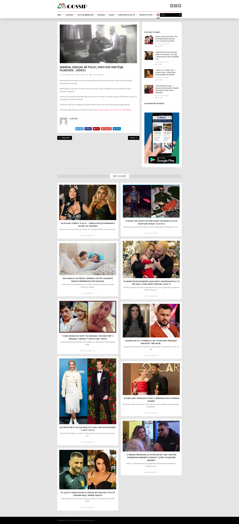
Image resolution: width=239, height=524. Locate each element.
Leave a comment (98, 75)
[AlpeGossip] (72, 5)
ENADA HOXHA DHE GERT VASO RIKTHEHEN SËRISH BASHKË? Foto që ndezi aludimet (167, 39)
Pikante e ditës (145, 15)
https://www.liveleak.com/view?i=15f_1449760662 (112, 110)
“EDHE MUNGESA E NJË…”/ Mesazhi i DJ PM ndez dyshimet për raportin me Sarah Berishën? (167, 89)
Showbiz (69, 15)
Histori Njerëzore (85, 15)
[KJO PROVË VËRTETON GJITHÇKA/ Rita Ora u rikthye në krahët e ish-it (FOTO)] (87, 391)
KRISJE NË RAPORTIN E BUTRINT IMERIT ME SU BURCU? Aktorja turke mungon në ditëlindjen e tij (167, 55)
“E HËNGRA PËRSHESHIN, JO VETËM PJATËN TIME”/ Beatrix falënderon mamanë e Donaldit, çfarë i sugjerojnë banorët (151, 457)
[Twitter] (171, 5)
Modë (111, 15)
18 (79, 75)
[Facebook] (175, 5)
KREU (59, 15)
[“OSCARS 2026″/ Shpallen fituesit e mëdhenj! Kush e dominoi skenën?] (151, 379)
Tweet (80, 129)
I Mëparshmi (65, 138)
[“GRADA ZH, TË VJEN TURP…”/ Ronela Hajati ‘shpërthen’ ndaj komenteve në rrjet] (148, 73)
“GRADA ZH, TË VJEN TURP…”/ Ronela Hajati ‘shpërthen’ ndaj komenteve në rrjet (166, 72)
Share (89, 129)
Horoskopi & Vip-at (126, 15)
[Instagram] (179, 5)
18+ (158, 15)
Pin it (97, 129)
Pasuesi (132, 138)
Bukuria (101, 15)
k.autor (85, 75)
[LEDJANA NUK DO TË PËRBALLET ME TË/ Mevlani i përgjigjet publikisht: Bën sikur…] (151, 320)
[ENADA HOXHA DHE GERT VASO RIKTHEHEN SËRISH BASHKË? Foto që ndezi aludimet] (148, 40)
